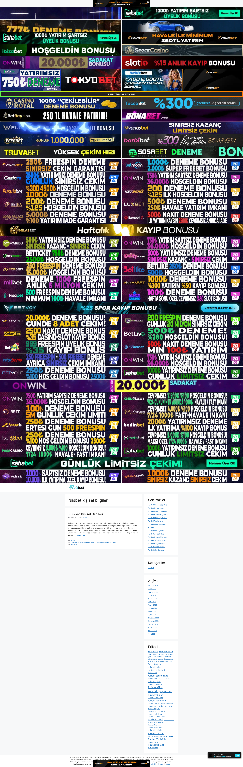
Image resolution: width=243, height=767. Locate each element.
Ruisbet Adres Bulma (156, 534)
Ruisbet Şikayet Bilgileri (157, 540)
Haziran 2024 (153, 624)
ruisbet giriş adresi (160, 691)
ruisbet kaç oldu (76, 542)
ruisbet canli (152, 673)
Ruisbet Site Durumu (156, 550)
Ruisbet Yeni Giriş (157, 739)
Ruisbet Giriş (155, 687)
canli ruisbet (152, 654)
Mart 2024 (152, 634)
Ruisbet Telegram (154, 725)
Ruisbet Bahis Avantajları (157, 524)
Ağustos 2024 (153, 618)
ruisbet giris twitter (155, 684)
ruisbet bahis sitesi (156, 670)
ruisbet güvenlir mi (157, 700)
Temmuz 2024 (153, 621)
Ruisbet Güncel (155, 695)
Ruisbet (73, 540)
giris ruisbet (167, 657)
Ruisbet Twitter (156, 733)
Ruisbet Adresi (154, 664)
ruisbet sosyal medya (169, 720)
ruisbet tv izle (155, 730)
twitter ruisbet (153, 748)
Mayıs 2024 (152, 627)
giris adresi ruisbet (155, 657)
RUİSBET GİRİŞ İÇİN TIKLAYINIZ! (121, 94)
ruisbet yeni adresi (166, 736)
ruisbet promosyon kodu (157, 716)
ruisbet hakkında (154, 703)
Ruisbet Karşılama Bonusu (158, 511)
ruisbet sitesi (155, 719)
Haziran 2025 (153, 592)
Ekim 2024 (152, 611)
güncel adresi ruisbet (155, 659)
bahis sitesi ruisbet (166, 652)
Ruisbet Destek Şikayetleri (158, 537)
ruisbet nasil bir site (155, 714)
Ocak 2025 (152, 602)
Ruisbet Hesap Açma (156, 508)
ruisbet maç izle (154, 709)
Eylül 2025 (152, 589)
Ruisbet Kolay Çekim (156, 531)
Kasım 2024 (152, 608)
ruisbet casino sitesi (158, 675)
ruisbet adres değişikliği (163, 661)
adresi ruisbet (153, 652)
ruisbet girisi (154, 681)
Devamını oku (81, 535)
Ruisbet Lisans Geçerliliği (157, 505)
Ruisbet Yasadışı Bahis (156, 547)
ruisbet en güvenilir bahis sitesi (165, 678)
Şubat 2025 (152, 598)
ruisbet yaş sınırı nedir (153, 736)
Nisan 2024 (152, 631)
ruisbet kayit (152, 706)
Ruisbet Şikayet (156, 745)
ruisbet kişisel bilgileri (88, 542)
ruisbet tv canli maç (155, 727)
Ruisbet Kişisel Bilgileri (85, 514)
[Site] (60, 165)
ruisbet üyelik (153, 742)
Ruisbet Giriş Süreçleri (156, 544)
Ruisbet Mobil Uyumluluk (157, 518)
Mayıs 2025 (152, 595)
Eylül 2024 (152, 615)
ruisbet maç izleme (156, 711)
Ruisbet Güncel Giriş (155, 698)
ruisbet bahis (154, 667)
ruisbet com (152, 679)
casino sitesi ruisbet (165, 654)
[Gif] (121, 230)
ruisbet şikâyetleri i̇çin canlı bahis (106, 542)
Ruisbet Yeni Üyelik (155, 521)
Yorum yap (74, 544)
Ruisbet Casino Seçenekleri (158, 515)
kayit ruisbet (168, 659)
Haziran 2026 (153, 586)
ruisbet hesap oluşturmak (167, 703)
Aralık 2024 (152, 605)
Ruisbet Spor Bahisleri (156, 722)
